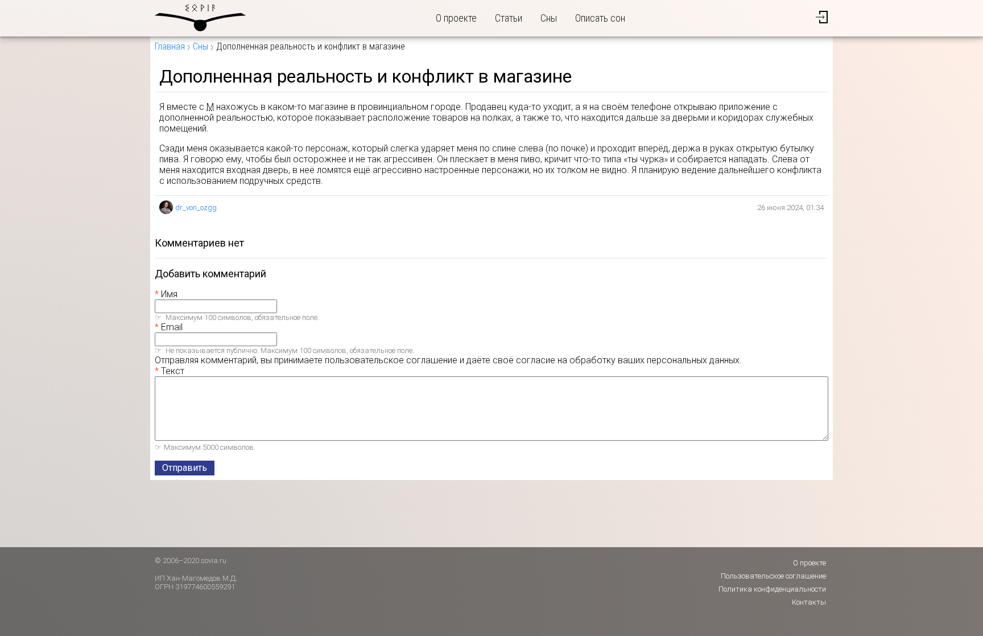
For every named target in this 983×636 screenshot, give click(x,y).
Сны (548, 18)
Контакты (809, 602)
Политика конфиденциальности (772, 589)
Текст (172, 371)
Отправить (184, 467)
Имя (169, 294)
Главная (170, 46)
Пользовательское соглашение (773, 576)
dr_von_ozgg (196, 207)
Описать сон (600, 18)
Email (172, 327)
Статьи (508, 18)
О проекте (456, 18)
